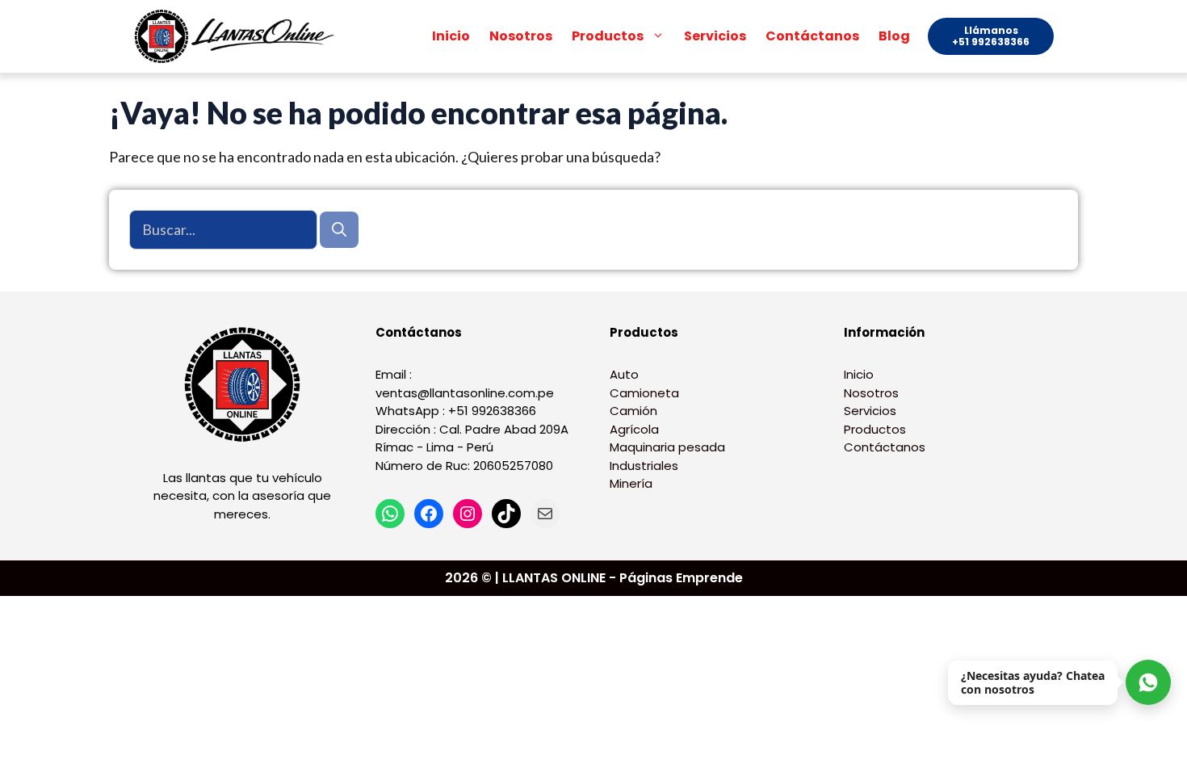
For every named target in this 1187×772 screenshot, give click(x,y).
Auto (624, 374)
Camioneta (644, 392)
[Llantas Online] (238, 36)
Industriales (644, 465)
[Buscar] (339, 230)
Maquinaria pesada (667, 446)
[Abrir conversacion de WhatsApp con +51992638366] (1148, 682)
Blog (894, 36)
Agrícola (634, 429)
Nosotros (520, 36)
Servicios (715, 36)
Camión (633, 410)
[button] (659, 36)
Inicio (451, 36)
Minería (631, 483)
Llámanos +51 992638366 (991, 35)
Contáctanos (812, 36)
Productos (608, 36)
